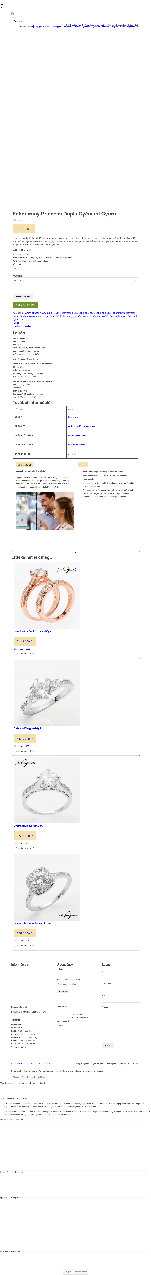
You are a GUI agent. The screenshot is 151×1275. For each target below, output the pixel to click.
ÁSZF (13, 991)
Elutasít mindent (28, 1077)
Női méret (17, 264)
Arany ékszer (32, 313)
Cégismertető (17, 969)
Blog (13, 984)
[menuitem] (23, 25)
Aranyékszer (124, 1063)
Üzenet (105, 1007)
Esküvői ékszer (86, 313)
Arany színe (18, 276)
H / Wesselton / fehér (77, 435)
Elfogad (16, 1077)
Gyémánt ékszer (117, 316)
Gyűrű (23, 319)
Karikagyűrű (111, 1063)
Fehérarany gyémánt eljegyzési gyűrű (39, 316)
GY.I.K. (14, 980)
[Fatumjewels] (17, 21)
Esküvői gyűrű (102, 313)
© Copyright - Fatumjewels (21, 1063)
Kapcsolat (15, 973)
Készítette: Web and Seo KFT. (41, 1063)
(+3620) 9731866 (64, 1014)
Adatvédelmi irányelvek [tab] (10, 1251)
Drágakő (135, 1063)
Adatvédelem (16, 988)
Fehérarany (73, 417)
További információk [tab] (22, 326)
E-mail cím (106, 984)
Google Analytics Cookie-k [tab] (11, 1172)
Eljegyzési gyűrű (68, 313)
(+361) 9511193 (63, 1017)
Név (103, 972)
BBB (56, 313)
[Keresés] (138, 25)
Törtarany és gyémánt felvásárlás (25, 976)
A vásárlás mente (18, 995)
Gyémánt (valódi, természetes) (81, 426)
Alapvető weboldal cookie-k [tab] (11, 1119)
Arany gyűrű (46, 313)
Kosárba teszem (23, 297)
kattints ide (25, 1019)
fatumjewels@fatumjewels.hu (75, 1025)
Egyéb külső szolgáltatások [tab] (12, 1197)
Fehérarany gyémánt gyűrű (74, 316)
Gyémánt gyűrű (98, 1063)
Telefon (105, 995)
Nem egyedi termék (76, 444)
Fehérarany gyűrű (99, 316)
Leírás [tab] (16, 322)
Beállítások (42, 1077)
